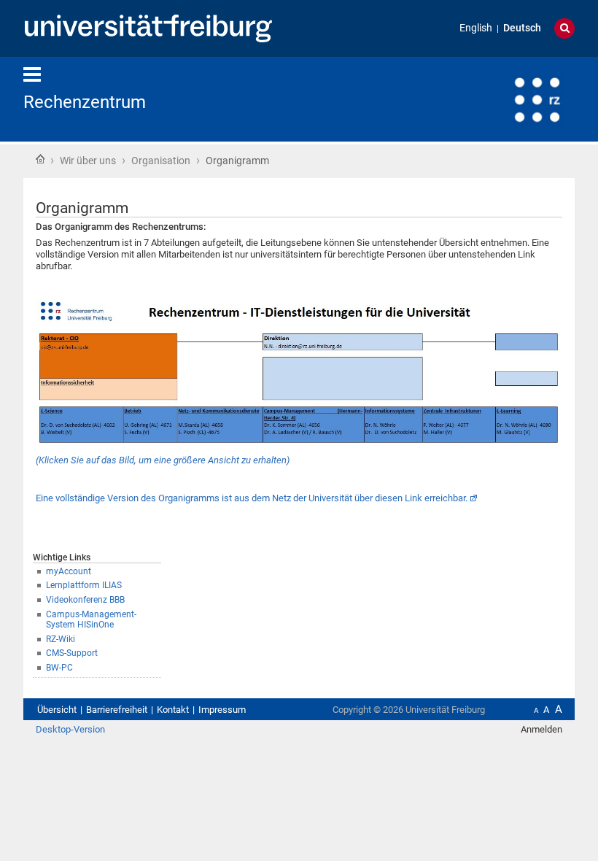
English (475, 28)
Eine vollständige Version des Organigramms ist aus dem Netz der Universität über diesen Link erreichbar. (251, 498)
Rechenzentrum (84, 102)
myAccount (68, 571)
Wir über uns (88, 160)
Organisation (160, 160)
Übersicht (57, 709)
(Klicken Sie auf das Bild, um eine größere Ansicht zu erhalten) (163, 460)
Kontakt (173, 709)
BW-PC (59, 668)
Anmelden (541, 729)
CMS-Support (72, 653)
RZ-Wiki (60, 639)
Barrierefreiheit (116, 709)
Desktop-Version (70, 729)
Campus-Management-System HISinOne (91, 619)
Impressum (222, 709)
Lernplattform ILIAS (84, 585)
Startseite (40, 159)
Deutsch (522, 28)
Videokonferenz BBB (85, 600)
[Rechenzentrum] (503, 98)
